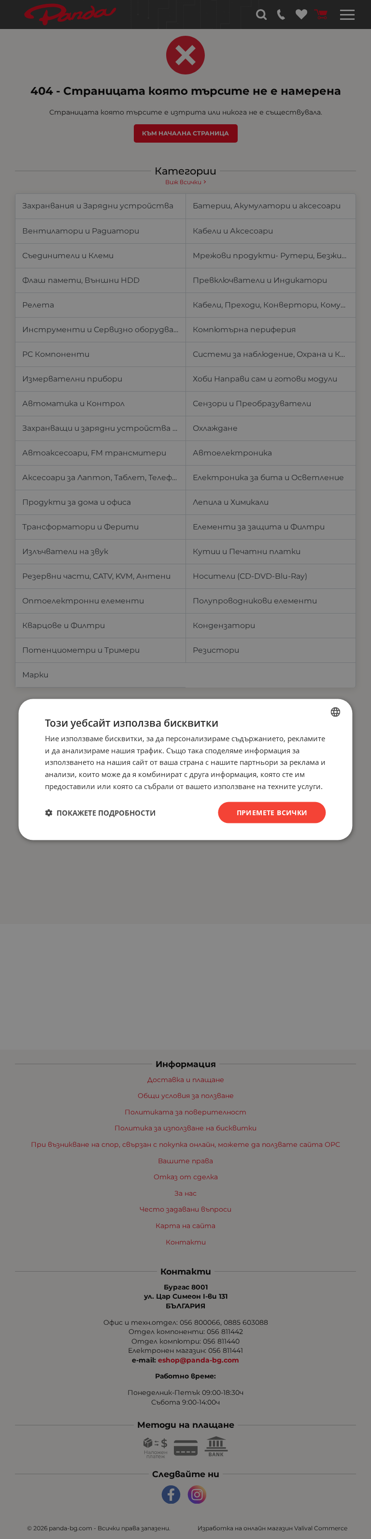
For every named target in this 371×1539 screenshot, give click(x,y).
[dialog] (185, 769)
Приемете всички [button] (272, 812)
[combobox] (336, 712)
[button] (100, 812)
